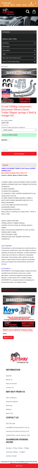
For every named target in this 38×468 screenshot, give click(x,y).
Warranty (9, 405)
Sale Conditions (11, 398)
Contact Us (10, 387)
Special (6, 5)
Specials (9, 376)
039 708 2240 (10, 423)
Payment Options (12, 401)
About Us (9, 380)
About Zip (9, 413)
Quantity (4, 140)
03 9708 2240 (6, 3)
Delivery (8, 409)
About (12, 5)
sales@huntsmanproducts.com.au (17, 427)
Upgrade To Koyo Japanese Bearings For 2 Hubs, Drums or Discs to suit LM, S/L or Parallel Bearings (18, 330)
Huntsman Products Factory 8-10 (17, 431)
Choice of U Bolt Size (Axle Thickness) (13, 127)
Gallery (18, 5)
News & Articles (11, 383)
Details (5, 165)
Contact (31, 5)
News (25, 5)
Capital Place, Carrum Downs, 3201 (18, 435)
